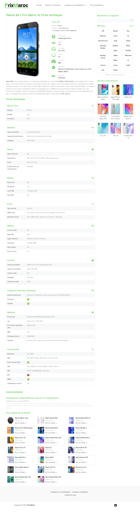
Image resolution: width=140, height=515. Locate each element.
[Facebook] (115, 505)
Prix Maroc (31, 505)
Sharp (128, 41)
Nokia (115, 55)
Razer (128, 46)
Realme (115, 46)
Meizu (115, 60)
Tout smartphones (96, 5)
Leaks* (128, 65)
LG (128, 60)
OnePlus (128, 51)
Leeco (115, 65)
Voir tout (131, 26)
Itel (103, 70)
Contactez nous (70, 495)
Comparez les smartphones (74, 5)
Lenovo (102, 65)
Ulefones (103, 36)
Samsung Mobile (103, 47)
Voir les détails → (21, 423)
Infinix (116, 70)
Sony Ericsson (103, 41)
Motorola (128, 55)
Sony (115, 41)
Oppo (115, 51)
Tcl (128, 36)
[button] (85, 5)
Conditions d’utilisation (80, 492)
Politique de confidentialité (60, 492)
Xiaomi (27, 413)
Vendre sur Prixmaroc (53, 5)
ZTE (103, 31)
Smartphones (64, 28)
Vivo (128, 31)
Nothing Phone (103, 57)
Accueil (39, 5)
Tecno (116, 36)
